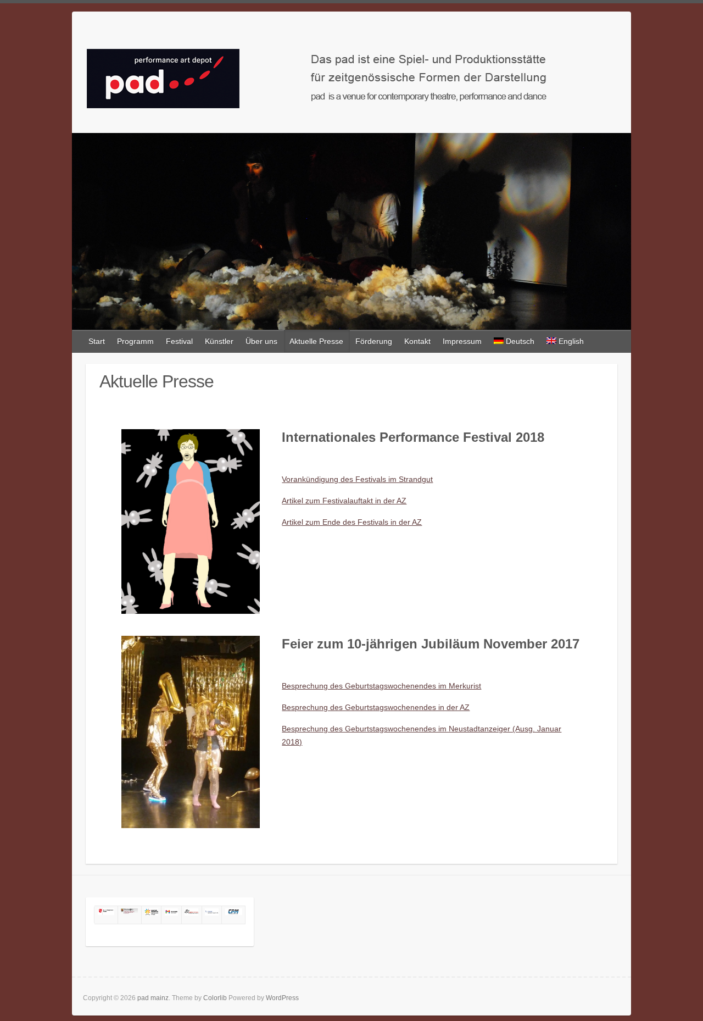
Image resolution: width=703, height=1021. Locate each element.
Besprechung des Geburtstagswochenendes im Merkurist (381, 685)
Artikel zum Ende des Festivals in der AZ (352, 522)
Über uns (261, 341)
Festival (179, 341)
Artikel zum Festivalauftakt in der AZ (344, 500)
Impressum (462, 341)
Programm (135, 341)
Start (96, 341)
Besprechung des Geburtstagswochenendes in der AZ (376, 707)
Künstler (219, 341)
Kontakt (417, 341)
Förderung (373, 341)
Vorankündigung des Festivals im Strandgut (357, 479)
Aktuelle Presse (316, 341)
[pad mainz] (351, 75)
